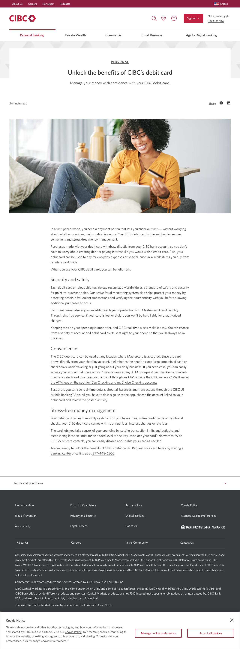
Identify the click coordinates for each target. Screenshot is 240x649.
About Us (17, 3)
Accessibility (23, 526)
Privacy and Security (83, 515)
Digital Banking (135, 515)
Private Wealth (75, 35)
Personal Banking (32, 35)
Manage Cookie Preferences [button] (198, 515)
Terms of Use (134, 505)
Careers (32, 3)
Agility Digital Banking (201, 35)
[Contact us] (174, 18)
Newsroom (48, 3)
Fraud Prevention (25, 515)
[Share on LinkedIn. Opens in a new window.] (229, 103)
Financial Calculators (83, 505)
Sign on (192, 19)
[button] (222, 3)
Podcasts (65, 3)
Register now (216, 20)
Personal (120, 61)
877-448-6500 (103, 453)
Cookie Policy (189, 505)
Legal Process (78, 526)
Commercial (113, 35)
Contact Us (187, 542)
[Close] (232, 620)
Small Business (152, 35)
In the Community (137, 542)
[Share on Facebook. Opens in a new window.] (221, 103)
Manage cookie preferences (158, 633)
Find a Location (24, 505)
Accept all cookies (210, 633)
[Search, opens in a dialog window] (154, 18)
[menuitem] (222, 3)
